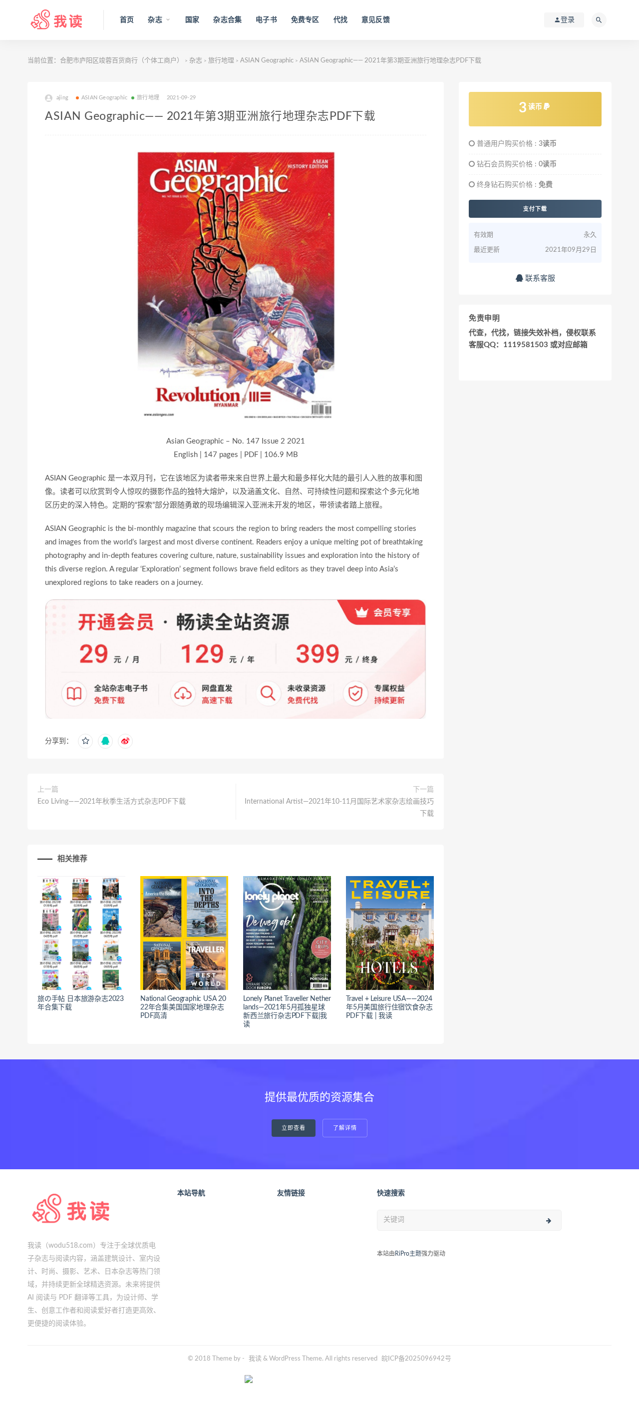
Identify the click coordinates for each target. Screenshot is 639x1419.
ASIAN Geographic (267, 60)
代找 (340, 19)
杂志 (195, 60)
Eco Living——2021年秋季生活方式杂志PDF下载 (111, 801)
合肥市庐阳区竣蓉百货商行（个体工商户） (121, 60)
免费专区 (305, 19)
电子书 (266, 19)
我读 (255, 1359)
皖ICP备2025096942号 (416, 1359)
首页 (127, 19)
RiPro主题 (408, 1254)
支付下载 (535, 209)
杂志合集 (227, 19)
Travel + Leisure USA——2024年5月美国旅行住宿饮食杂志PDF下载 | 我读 (389, 1007)
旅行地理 (221, 60)
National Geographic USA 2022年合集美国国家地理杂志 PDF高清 (183, 1007)
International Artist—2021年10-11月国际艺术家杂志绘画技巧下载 (339, 807)
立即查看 (294, 1128)
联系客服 (539, 278)
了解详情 (345, 1128)
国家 (192, 19)
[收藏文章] (85, 741)
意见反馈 (375, 19)
